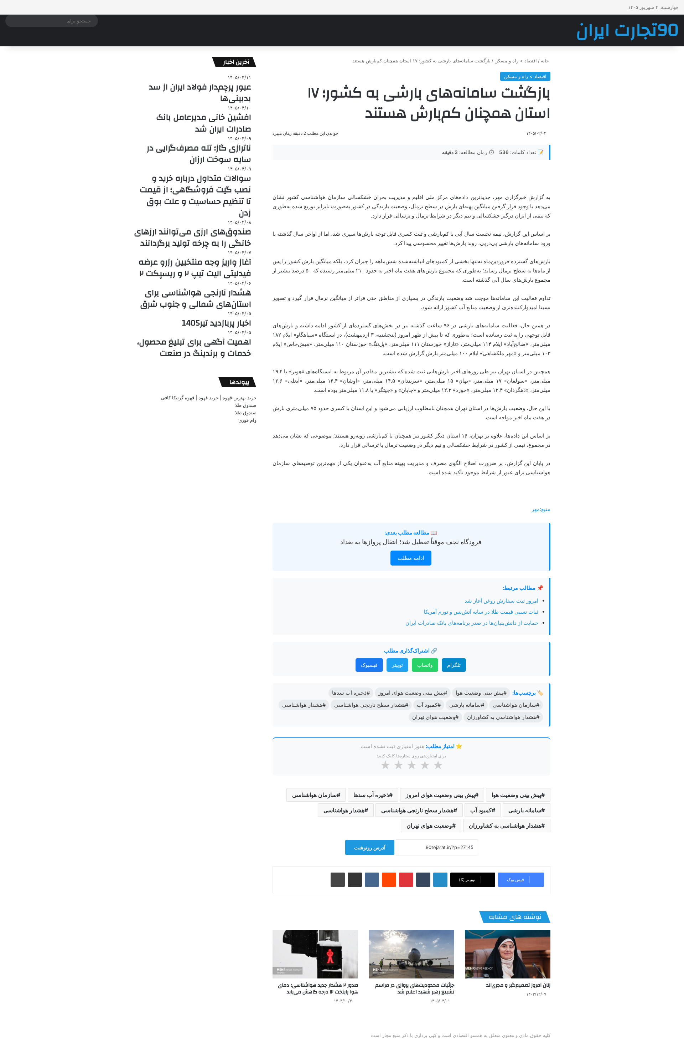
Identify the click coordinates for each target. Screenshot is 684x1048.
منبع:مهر (541, 509)
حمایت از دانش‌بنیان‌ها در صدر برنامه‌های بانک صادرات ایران (471, 622)
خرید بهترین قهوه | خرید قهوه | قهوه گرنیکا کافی (208, 397)
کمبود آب (481, 810)
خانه (545, 60)
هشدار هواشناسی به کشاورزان (505, 825)
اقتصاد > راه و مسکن (515, 60)
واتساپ (425, 665)
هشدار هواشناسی (343, 810)
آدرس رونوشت (369, 847)
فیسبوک (369, 665)
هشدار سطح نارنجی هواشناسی (417, 810)
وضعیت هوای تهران (429, 825)
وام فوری (247, 420)
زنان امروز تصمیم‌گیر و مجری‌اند (518, 985)
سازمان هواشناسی (314, 794)
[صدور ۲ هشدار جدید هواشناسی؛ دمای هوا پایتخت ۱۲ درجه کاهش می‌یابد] (315, 954)
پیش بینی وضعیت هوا (516, 794)
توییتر (397, 665)
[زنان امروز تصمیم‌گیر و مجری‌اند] (507, 954)
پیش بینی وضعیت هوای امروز (440, 794)
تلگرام (454, 665)
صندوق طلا (245, 405)
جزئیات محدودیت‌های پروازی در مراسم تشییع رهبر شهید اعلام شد (414, 989)
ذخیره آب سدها (371, 794)
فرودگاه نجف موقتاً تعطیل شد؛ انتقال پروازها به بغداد (411, 542)
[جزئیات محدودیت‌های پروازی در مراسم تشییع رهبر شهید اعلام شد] (411, 954)
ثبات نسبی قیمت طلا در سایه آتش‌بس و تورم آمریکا (481, 611)
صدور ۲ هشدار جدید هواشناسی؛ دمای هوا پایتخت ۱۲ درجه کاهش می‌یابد (318, 989)
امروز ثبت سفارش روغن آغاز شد (501, 600)
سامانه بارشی (524, 810)
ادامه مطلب (411, 557)
